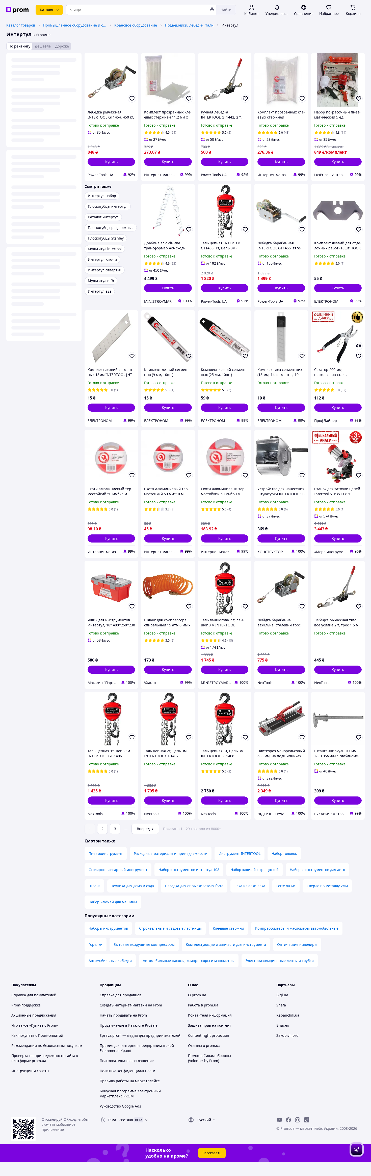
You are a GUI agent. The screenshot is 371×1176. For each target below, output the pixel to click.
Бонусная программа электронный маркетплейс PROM (130, 1093)
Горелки (95, 944)
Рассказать (211, 1152)
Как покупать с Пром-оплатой (37, 1035)
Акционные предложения (33, 1015)
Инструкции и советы (30, 1070)
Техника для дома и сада (132, 885)
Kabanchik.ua (287, 1015)
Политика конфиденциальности (127, 1070)
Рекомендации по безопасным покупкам (46, 1045)
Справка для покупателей (33, 995)
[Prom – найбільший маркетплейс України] (17, 10)
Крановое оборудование (135, 25)
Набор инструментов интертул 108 (188, 869)
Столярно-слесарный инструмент (118, 869)
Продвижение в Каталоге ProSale (128, 1025)
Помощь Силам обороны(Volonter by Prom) (209, 1058)
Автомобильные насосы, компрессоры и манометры (188, 960)
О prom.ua (197, 995)
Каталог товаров (20, 25)
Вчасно (282, 1025)
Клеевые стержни (228, 928)
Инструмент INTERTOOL (239, 853)
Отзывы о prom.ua (204, 1045)
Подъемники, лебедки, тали (189, 25)
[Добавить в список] (132, 99)
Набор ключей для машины (113, 902)
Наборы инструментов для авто (317, 869)
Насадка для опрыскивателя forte (194, 885)
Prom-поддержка (26, 1005)
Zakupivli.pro (287, 1035)
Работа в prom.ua (203, 1005)
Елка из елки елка (249, 885)
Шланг (94, 885)
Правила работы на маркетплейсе (130, 1080)
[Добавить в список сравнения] (359, 346)
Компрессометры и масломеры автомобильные (296, 928)
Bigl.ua (282, 995)
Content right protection (208, 1035)
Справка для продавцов (120, 995)
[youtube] (279, 1120)
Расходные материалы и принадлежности (170, 853)
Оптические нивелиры (297, 944)
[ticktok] (307, 1120)
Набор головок (284, 853)
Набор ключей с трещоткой (254, 869)
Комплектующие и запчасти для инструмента (226, 944)
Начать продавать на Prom (123, 1015)
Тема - (120, 1119)
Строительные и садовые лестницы (170, 928)
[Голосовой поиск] (212, 10)
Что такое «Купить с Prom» (34, 1025)
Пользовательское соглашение (127, 1060)
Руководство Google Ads (120, 1106)
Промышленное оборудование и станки (74, 25)
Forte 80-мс (286, 885)
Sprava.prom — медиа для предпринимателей (140, 1035)
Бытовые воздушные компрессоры (144, 944)
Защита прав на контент (209, 1025)
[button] (111, 162)
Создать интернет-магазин (123, 1005)
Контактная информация (210, 1015)
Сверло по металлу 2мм (327, 885)
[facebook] (288, 1120)
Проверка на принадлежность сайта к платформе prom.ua (44, 1058)
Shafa (281, 1005)
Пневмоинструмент (106, 853)
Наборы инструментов (108, 928)
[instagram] (298, 1120)
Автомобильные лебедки (110, 960)
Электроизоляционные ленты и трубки (280, 960)
